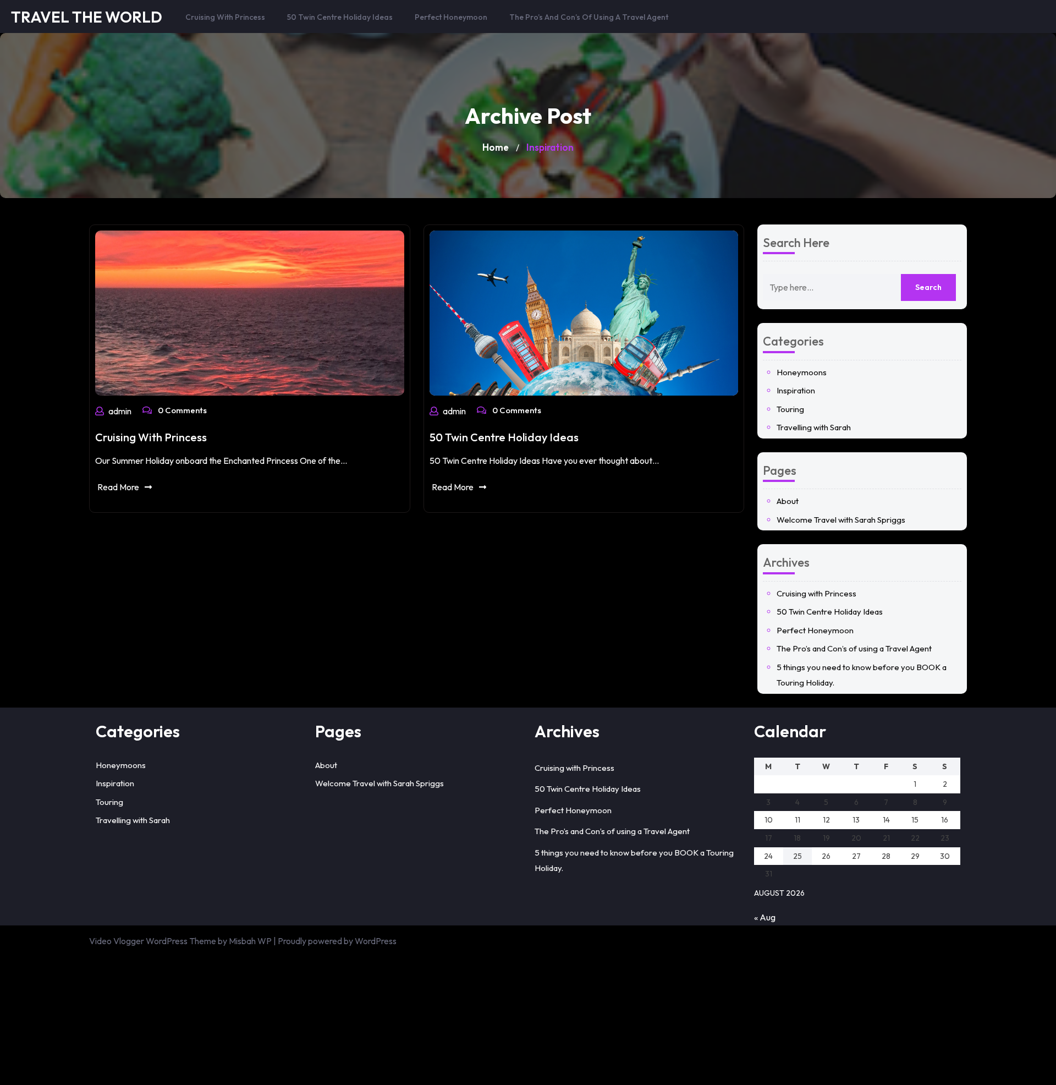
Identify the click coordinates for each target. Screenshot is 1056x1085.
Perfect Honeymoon (451, 17)
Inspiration (796, 390)
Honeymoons (802, 372)
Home (495, 147)
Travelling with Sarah (814, 427)
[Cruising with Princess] (249, 311)
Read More (118, 486)
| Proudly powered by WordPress (335, 940)
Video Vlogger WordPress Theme (152, 940)
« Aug (765, 917)
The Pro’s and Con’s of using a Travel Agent (588, 17)
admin (119, 411)
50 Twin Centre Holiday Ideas (340, 17)
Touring (790, 409)
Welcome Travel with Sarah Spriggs (841, 519)
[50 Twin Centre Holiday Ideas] (584, 311)
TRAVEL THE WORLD (86, 16)
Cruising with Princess (225, 17)
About (788, 501)
